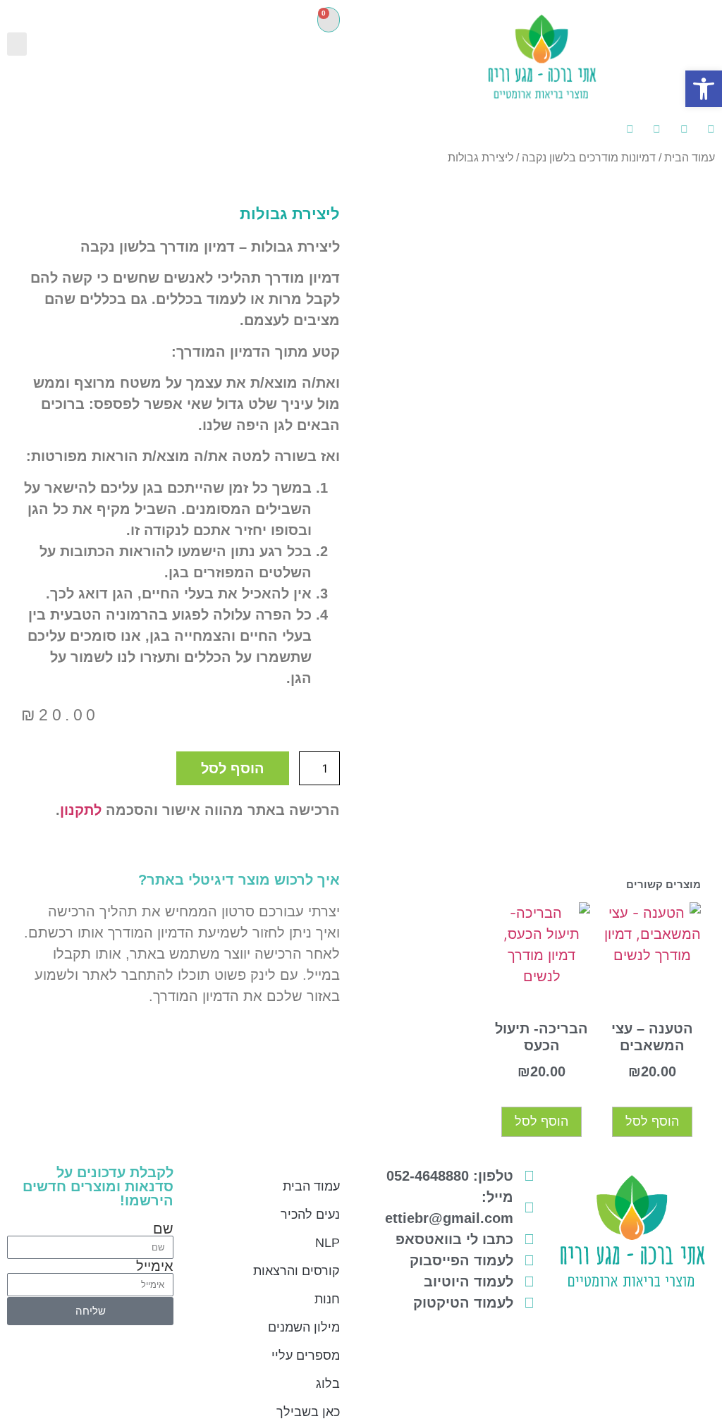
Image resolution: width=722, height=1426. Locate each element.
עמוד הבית (689, 158)
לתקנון (81, 810)
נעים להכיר (310, 1214)
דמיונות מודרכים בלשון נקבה (589, 158)
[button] (17, 44)
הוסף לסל (232, 768)
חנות (327, 1299)
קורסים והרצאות (296, 1271)
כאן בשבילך (308, 1412)
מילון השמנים (304, 1327)
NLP (327, 1243)
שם (163, 1229)
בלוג (328, 1384)
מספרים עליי (305, 1355)
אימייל (154, 1266)
